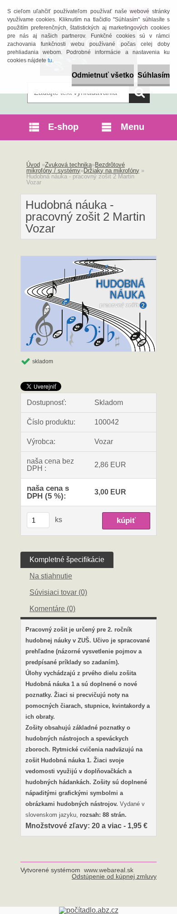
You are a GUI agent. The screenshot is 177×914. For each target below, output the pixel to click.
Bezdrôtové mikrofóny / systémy (75, 167)
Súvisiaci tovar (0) (58, 592)
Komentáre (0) (52, 609)
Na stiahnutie (51, 576)
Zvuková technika (68, 164)
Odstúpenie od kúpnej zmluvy (114, 876)
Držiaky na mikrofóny (111, 170)
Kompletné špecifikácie (67, 559)
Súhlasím (154, 75)
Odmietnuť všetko (103, 75)
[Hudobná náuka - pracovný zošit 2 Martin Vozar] (88, 259)
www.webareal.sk (108, 870)
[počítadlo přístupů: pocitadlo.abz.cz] (88, 910)
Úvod (33, 164)
